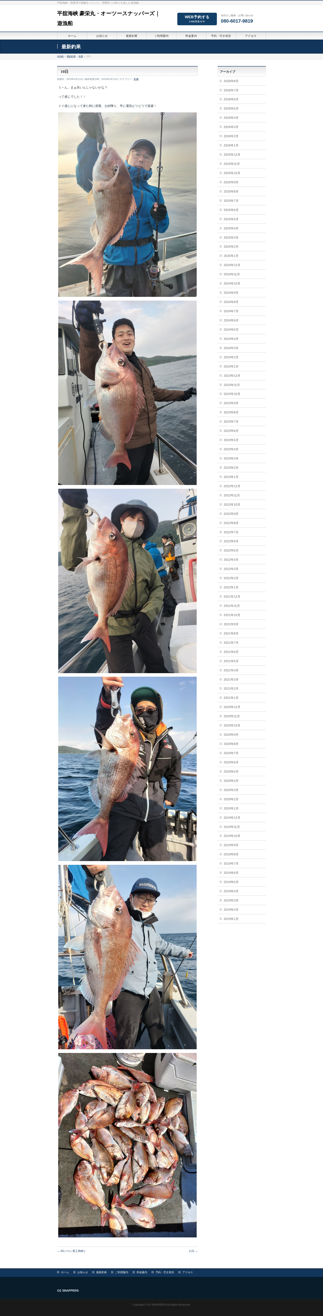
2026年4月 (231, 117)
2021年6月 (231, 652)
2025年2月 (231, 246)
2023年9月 (231, 403)
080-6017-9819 (237, 21)
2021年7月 (231, 642)
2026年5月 (231, 108)
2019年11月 (232, 827)
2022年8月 (231, 523)
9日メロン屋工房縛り (71, 1251)
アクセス (187, 1272)
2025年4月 (231, 228)
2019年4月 (231, 891)
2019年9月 (231, 845)
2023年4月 (231, 449)
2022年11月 (232, 495)
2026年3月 (231, 127)
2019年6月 (231, 872)
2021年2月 (231, 688)
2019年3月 (231, 900)
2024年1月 (231, 366)
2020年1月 (231, 808)
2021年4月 (231, 670)
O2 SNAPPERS (156, 1304)
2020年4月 (231, 780)
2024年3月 (231, 348)
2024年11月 (232, 274)
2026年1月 (231, 145)
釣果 (136, 79)
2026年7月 (231, 90)
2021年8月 (231, 633)
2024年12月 (232, 265)
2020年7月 (231, 753)
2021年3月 (231, 679)
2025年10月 (232, 173)
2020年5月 (231, 771)
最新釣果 (101, 1272)
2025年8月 (231, 191)
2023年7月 (231, 421)
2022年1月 (231, 587)
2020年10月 (232, 725)
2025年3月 (231, 237)
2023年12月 (232, 375)
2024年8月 (231, 302)
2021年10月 (232, 615)
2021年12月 (232, 596)
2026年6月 (231, 99)
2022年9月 (231, 514)
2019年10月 (232, 836)
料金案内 (142, 1272)
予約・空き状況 (165, 1272)
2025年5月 (231, 219)
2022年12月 (232, 486)
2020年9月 (231, 734)
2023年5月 (231, 440)
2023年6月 (231, 431)
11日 (193, 1251)
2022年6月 (231, 541)
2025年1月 (231, 256)
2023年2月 (231, 467)
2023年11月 (232, 385)
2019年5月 (231, 882)
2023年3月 (231, 458)
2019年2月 (231, 909)
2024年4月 (231, 339)
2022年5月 (231, 550)
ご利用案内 (121, 1272)
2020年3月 (231, 790)
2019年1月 (231, 919)
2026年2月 (231, 136)
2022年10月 (232, 504)
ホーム (65, 1272)
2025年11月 (232, 164)
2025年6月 (231, 210)
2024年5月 (231, 329)
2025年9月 (231, 182)
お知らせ (82, 1272)
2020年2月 (231, 799)
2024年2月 (231, 357)
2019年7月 (231, 863)
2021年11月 (232, 606)
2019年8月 (231, 854)
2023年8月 (231, 412)
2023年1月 (231, 477)
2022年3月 (231, 569)
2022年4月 (231, 559)
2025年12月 (232, 154)
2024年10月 (232, 283)
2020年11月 (232, 716)
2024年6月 (231, 320)
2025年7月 (231, 200)
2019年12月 (232, 817)
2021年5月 (231, 661)
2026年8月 (231, 81)
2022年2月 (231, 578)
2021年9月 (231, 624)
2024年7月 (231, 311)
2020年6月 (231, 762)
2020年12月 (232, 707)
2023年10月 (232, 394)
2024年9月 (231, 292)
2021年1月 (231, 697)
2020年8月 (231, 744)
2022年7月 (231, 532)
